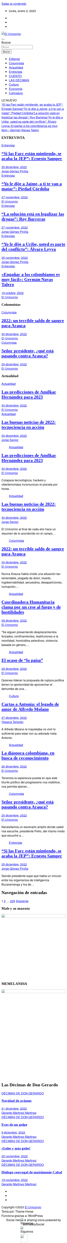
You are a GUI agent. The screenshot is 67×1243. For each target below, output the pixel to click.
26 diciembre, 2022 (14, 766)
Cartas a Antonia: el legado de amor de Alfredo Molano (30, 707)
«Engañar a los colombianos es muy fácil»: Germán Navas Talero (29, 128)
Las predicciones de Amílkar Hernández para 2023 (28, 394)
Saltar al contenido (13, 3)
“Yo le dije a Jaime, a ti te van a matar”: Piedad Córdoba (32, 111)
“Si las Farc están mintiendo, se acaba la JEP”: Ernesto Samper (31, 156)
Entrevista (15, 72)
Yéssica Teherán (12, 722)
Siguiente (22, 901)
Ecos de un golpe (14, 1125)
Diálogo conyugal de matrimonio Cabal (31, 1172)
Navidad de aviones (16, 1101)
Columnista (16, 63)
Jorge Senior (9, 440)
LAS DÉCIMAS (19, 80)
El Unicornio (9, 201)
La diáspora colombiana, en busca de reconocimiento (27, 755)
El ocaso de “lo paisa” (22, 660)
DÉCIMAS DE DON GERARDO (22, 1093)
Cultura (14, 84)
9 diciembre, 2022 (13, 1132)
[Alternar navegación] (2, 39)
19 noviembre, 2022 (14, 1180)
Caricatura (16, 93)
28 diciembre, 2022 (14, 669)
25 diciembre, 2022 (14, 167)
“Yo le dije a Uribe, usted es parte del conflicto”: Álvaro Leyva (32, 121)
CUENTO (15, 76)
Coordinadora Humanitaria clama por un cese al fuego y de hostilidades (31, 607)
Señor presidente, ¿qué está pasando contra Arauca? (27, 353)
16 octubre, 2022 (12, 293)
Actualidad (16, 67)
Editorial (14, 59)
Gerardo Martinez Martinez (18, 1113)
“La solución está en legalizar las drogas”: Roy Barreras (30, 115)
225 (12, 901)
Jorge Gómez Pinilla (14, 171)
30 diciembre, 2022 (14, 334)
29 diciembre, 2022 (14, 620)
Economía (15, 89)
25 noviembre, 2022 (14, 257)
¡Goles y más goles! (15, 1148)
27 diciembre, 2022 (14, 718)
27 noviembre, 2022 (14, 197)
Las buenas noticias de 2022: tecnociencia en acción (28, 425)
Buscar (6, 42)
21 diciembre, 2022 (14, 1108)
